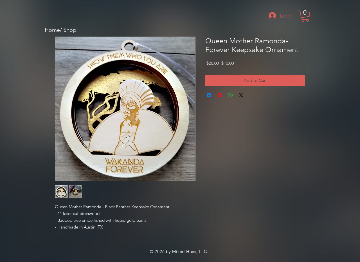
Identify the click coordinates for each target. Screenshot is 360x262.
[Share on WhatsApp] (230, 95)
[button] (305, 16)
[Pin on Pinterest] (219, 95)
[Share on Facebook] (209, 95)
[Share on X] (241, 95)
